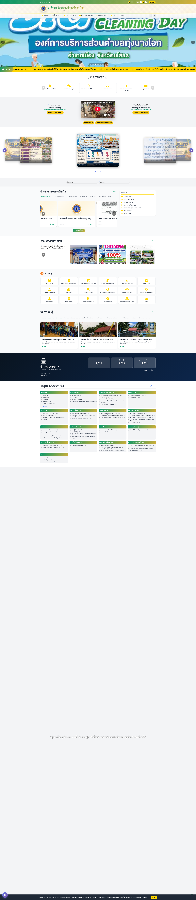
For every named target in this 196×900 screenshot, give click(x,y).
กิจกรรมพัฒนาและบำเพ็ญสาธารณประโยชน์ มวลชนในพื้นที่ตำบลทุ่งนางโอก (67, 340)
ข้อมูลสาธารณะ (102, 15)
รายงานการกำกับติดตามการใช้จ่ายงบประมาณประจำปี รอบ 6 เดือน (84, 416)
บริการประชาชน (70, 15)
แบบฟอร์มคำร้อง (76, 395)
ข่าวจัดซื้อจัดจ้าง (59, 196)
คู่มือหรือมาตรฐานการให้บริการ (50, 413)
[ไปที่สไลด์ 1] (90, 64)
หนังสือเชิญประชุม (47, 459)
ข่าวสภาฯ (93, 196)
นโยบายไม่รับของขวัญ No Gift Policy (138, 430)
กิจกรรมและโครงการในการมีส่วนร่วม (51, 318)
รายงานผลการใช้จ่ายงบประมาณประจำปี (81, 418)
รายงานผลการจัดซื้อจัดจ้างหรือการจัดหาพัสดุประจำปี (113, 417)
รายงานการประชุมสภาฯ (48, 461)
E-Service (45, 419)
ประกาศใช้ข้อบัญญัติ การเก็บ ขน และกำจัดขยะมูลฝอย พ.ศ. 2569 (115, 69)
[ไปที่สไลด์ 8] (102, 64)
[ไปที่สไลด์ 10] (105, 64)
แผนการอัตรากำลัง (134, 422)
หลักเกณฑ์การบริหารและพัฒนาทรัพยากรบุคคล (140, 417)
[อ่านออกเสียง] (5, 895)
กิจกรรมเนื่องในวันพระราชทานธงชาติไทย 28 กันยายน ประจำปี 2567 (103, 340)
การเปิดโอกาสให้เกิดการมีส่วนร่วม (108, 430)
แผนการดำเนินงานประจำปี (107, 399)
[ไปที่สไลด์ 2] (92, 64)
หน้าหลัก (46, 15)
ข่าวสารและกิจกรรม (86, 15)
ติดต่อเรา (43, 2)
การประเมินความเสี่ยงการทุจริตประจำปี (51, 445)
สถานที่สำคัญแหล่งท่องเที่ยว (128, 318)
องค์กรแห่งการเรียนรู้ (111, 318)
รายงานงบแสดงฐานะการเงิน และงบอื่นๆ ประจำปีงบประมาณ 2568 (111, 396)
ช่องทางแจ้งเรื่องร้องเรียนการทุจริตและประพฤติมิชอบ (84, 433)
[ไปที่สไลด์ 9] (103, 64)
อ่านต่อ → (74, 224)
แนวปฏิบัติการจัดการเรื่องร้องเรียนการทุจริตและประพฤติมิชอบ (82, 430)
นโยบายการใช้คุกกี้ (128, 897)
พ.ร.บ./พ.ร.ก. (75, 397)
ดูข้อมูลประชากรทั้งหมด (148, 370)
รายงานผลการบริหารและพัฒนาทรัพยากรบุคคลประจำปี (142, 420)
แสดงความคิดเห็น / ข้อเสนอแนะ (108, 432)
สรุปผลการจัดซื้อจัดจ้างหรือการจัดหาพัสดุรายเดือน (112, 415)
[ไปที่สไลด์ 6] (99, 64)
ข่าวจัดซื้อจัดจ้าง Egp (105, 196)
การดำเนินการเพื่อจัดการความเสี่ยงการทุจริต (52, 447)
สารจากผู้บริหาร (88, 122)
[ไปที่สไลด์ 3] (93, 64)
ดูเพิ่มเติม (45, 406)
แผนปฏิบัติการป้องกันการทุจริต (108, 445)
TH (129, 2)
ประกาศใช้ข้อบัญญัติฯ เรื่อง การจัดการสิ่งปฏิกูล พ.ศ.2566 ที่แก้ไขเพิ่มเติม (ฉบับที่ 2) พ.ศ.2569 (62, 69)
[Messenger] (49, 2)
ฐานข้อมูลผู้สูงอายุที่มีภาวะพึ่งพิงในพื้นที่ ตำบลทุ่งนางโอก (84, 401)
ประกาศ (45, 457)
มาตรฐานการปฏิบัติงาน (135, 397)
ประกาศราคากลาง (72, 196)
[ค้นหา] (150, 15)
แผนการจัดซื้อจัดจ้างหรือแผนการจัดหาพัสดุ (110, 413)
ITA (114, 15)
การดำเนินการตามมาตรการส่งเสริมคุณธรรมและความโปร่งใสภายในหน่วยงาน (141, 449)
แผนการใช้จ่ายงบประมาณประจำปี (79, 413)
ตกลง (153, 897)
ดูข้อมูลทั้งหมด (79, 230)
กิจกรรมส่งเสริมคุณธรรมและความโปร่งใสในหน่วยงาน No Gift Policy (83, 318)
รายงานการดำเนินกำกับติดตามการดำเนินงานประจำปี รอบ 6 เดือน (112, 401)
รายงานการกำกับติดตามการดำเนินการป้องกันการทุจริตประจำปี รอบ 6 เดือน (113, 448)
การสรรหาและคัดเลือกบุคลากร (50, 430)
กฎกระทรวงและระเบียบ (77, 399)
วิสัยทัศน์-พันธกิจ (46, 397)
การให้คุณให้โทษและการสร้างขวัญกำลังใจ (52, 438)
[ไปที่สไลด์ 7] (100, 64)
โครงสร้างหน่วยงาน (47, 401)
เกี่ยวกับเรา (56, 15)
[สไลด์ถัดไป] (193, 42)
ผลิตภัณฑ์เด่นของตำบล (144, 318)
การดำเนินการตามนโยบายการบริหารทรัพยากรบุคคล (142, 415)
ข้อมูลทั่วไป (45, 395)
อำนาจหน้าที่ (45, 399)
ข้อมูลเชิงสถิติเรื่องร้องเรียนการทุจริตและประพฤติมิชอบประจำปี (84, 437)
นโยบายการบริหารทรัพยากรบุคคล (138, 413)
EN (132, 2)
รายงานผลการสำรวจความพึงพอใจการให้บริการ (53, 417)
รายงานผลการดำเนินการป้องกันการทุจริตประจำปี (112, 450)
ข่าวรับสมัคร (83, 196)
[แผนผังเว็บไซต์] (154, 15)
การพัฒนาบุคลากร (47, 434)
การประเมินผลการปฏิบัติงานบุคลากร (51, 436)
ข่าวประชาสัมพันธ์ (46, 196)
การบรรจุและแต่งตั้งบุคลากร (49, 432)
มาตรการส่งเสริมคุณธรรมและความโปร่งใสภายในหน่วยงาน (142, 446)
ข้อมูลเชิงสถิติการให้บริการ (49, 415)
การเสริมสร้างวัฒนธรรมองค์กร (78, 445)
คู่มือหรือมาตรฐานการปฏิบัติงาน (137, 395)
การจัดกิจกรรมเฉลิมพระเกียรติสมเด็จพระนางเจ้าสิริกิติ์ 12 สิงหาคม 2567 (143, 340)
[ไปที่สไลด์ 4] (95, 64)
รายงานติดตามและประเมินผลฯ (108, 404)
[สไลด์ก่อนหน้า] (3, 42)
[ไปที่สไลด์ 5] (97, 64)
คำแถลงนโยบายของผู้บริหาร (104, 122)
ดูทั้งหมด (115, 191)
